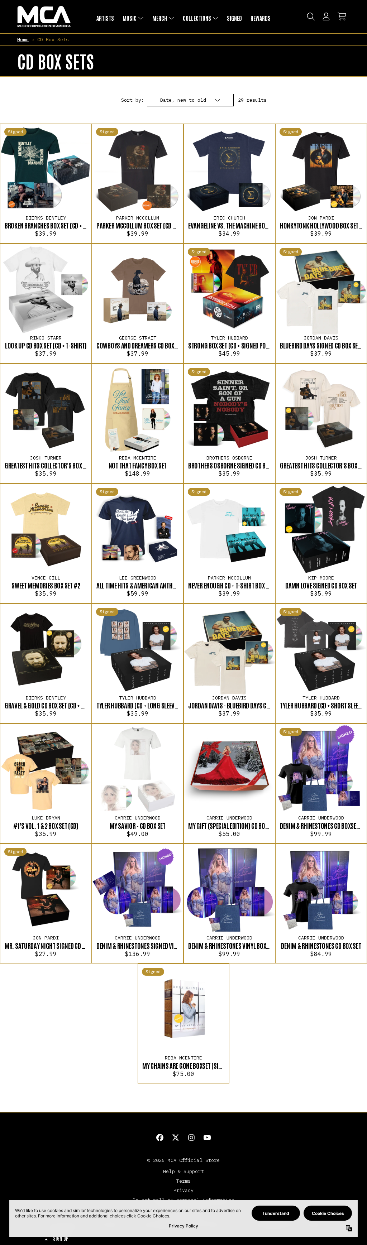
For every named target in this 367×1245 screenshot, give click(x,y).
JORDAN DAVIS (321, 338)
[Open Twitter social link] (176, 1137)
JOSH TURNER (46, 458)
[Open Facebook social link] (160, 1137)
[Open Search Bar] (310, 16)
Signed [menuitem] (234, 17)
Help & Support (183, 1171)
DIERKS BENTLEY (46, 218)
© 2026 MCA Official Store (183, 1160)
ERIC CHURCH (229, 218)
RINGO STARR (46, 338)
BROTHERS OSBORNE (229, 458)
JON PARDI (321, 218)
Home (23, 39)
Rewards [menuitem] (261, 17)
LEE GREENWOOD (137, 578)
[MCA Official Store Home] (44, 17)
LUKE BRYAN (46, 817)
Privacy (183, 1190)
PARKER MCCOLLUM (137, 218)
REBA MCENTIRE (137, 458)
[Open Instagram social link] (191, 1137)
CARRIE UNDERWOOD (138, 817)
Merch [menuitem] (159, 17)
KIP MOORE (321, 578)
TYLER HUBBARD (229, 338)
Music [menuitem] (130, 17)
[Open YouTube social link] (207, 1137)
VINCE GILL (46, 578)
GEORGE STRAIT (137, 338)
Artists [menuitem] (105, 17)
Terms (183, 1181)
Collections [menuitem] (197, 17)
